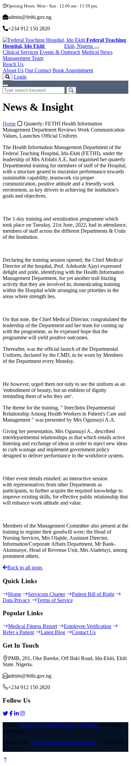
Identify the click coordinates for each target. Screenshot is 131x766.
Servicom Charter (46, 594)
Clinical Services (20, 52)
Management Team (23, 58)
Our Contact (38, 70)
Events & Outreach (60, 52)
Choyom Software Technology (63, 742)
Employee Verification (87, 626)
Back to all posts (24, 567)
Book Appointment (72, 70)
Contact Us (84, 632)
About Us (13, 70)
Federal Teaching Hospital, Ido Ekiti (58, 725)
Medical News (97, 52)
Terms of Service (55, 600)
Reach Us (13, 64)
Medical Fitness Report (32, 626)
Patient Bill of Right (93, 594)
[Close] (5, 85)
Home (9, 123)
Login (20, 77)
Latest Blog (53, 632)
